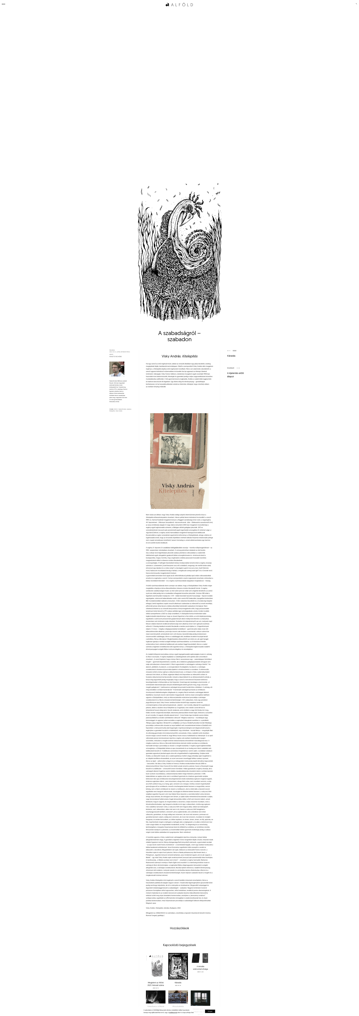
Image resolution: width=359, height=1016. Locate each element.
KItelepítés (112, 411)
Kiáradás (178, 982)
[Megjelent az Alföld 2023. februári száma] (155, 966)
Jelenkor (129, 409)
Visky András (119, 411)
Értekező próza (125, 351)
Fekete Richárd (115, 357)
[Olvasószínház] (178, 996)
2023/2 (116, 409)
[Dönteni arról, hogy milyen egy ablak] (200, 998)
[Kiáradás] (178, 966)
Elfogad (210, 1011)
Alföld (119, 351)
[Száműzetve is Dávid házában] (155, 996)
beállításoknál (173, 1012)
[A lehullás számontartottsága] (200, 958)
